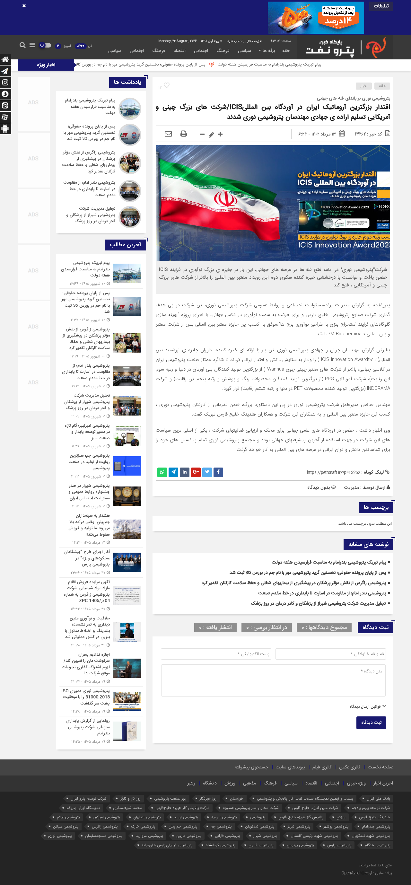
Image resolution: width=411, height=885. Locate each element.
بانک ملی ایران (378, 798)
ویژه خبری (356, 783)
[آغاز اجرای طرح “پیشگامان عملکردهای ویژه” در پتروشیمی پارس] (101, 562)
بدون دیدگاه (318, 487)
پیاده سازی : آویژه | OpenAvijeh (366, 873)
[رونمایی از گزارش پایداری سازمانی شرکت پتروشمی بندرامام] (101, 730)
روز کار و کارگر (130, 798)
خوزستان (236, 798)
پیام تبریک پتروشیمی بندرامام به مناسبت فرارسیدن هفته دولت (310, 64)
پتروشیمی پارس (339, 845)
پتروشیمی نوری (60, 836)
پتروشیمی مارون (188, 836)
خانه (286, 51)
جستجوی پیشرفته (251, 767)
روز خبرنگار (208, 798)
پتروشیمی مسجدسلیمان (103, 836)
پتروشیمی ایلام (68, 817)
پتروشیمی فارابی (227, 836)
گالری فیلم (321, 767)
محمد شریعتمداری (127, 808)
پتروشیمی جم (221, 826)
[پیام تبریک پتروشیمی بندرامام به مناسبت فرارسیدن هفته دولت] (101, 109)
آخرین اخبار (383, 783)
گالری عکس (349, 767)
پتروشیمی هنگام (377, 845)
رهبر (191, 783)
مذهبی (249, 783)
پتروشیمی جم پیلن (183, 826)
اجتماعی (201, 51)
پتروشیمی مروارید (149, 836)
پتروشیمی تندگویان (259, 826)
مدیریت (351, 487)
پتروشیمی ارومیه (224, 817)
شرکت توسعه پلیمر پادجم (371, 808)
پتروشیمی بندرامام (376, 826)
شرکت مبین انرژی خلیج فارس (315, 808)
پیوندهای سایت (290, 767)
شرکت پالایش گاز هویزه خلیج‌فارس (182, 808)
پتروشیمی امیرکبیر (106, 817)
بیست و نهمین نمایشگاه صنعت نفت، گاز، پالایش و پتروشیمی (305, 798)
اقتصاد (180, 51)
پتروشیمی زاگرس (105, 826)
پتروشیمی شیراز (265, 836)
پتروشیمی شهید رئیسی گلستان (314, 836)
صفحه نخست (380, 767)
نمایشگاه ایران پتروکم (83, 808)
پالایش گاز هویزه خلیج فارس (300, 817)
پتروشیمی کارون (261, 845)
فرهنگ (223, 51)
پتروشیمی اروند (186, 817)
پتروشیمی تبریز (299, 826)
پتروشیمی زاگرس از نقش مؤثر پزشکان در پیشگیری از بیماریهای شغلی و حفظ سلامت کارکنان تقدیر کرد (294, 583)
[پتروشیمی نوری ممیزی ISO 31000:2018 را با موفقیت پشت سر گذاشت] (101, 701)
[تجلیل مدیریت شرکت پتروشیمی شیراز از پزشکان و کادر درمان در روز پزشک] (101, 216)
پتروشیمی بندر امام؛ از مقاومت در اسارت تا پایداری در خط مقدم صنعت (322, 593)
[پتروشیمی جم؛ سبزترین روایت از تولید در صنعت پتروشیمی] (101, 466)
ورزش (229, 783)
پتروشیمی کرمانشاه (220, 845)
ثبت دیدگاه (371, 723)
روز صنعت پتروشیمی (170, 798)
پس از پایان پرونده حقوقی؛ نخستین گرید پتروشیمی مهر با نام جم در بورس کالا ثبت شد (174, 64)
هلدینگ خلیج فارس (374, 817)
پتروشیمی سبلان (65, 826)
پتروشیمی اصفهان (147, 817)
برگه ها (269, 51)
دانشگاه (210, 783)
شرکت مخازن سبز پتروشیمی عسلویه (251, 808)
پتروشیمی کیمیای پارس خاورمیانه (167, 845)
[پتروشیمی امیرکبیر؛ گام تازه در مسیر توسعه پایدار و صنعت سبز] (101, 436)
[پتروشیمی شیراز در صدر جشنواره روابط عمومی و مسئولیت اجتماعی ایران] (101, 496)
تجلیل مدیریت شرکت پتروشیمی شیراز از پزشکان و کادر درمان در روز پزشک (318, 604)
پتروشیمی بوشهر (336, 826)
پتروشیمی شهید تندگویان (371, 836)
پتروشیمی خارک (143, 826)
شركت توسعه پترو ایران (89, 798)
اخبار (364, 86)
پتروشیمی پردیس (300, 845)
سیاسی (244, 51)
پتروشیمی (257, 817)
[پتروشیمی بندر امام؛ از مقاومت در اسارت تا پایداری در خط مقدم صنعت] (101, 191)
